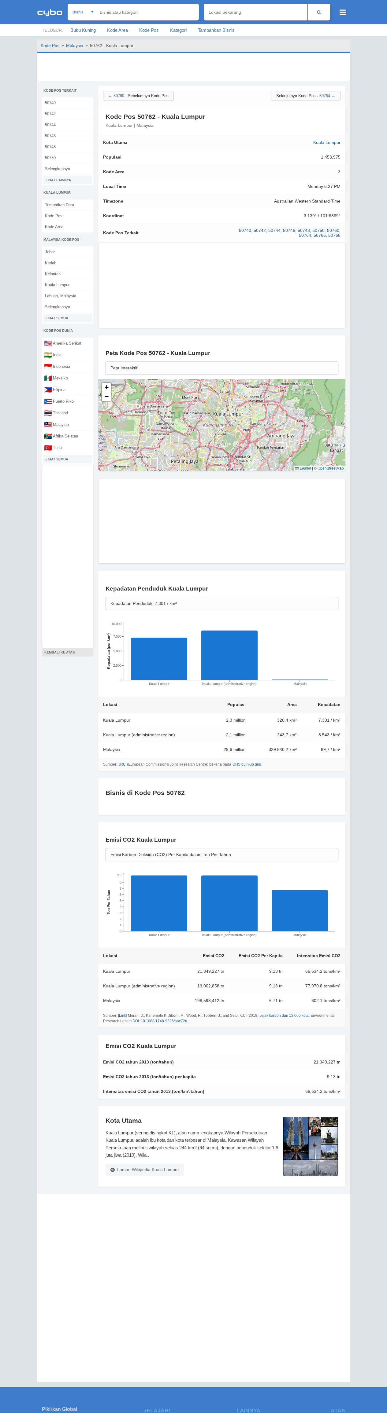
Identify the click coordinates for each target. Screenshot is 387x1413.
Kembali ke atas (59, 652)
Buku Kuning (83, 30)
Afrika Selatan (61, 436)
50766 (320, 235)
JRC (122, 764)
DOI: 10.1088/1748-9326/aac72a (159, 1021)
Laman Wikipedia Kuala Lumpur (148, 1169)
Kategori (178, 30)
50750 (50, 158)
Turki (53, 447)
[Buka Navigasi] (342, 12)
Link (122, 1015)
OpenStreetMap (331, 467)
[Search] (318, 12)
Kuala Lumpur (57, 285)
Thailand (56, 412)
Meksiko (56, 378)
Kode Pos (149, 30)
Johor (50, 252)
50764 (305, 235)
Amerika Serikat (62, 343)
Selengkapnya (57, 169)
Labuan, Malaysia (60, 296)
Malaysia (74, 45)
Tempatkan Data (59, 205)
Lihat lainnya (58, 180)
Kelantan (53, 274)
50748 (50, 147)
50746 (50, 136)
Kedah (50, 263)
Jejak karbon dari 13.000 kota (284, 1015)
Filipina (54, 389)
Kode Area (117, 30)
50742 (50, 114)
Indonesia (57, 366)
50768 (334, 235)
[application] (222, 655)
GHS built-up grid (247, 764)
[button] (106, 387)
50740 (50, 103)
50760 (333, 230)
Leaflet (305, 467)
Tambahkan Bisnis (216, 30)
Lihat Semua (57, 318)
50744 (50, 125)
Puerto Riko (59, 401)
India (52, 354)
